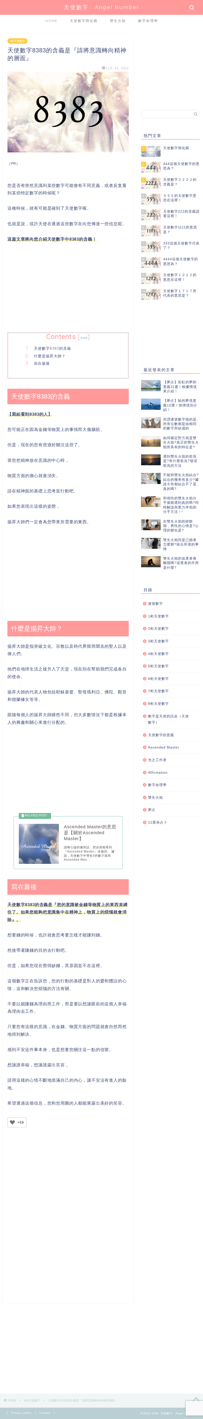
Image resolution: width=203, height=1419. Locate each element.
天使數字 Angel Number (101, 7)
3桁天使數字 (158, 641)
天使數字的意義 (161, 735)
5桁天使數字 (158, 666)
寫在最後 (42, 363)
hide (83, 338)
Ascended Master (163, 747)
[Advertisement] (68, 288)
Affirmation (158, 772)
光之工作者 (157, 760)
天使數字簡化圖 (84, 21)
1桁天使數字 (158, 616)
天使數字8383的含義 (52, 348)
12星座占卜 (157, 822)
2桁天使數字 (158, 628)
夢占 (151, 810)
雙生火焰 (118, 21)
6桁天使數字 (158, 679)
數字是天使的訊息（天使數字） (168, 719)
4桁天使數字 (17, 41)
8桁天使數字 (158, 704)
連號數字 (155, 604)
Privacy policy (21, 1412)
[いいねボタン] (12, 1122)
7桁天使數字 (158, 691)
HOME (51, 21)
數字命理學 (148, 21)
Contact (45, 1412)
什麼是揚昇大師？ (50, 356)
